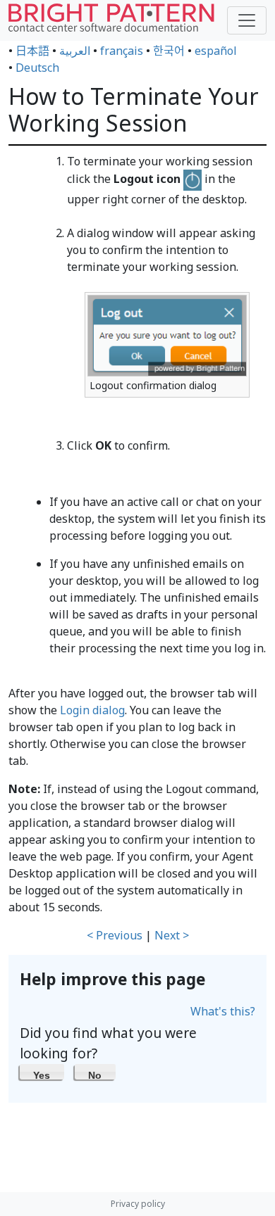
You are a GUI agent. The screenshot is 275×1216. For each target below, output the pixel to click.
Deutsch (37, 67)
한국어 (169, 50)
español (216, 50)
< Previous (114, 935)
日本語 (32, 50)
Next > (171, 935)
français (121, 50)
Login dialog (92, 710)
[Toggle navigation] (247, 20)
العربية (74, 50)
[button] (42, 1071)
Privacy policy (138, 1204)
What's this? (222, 1011)
